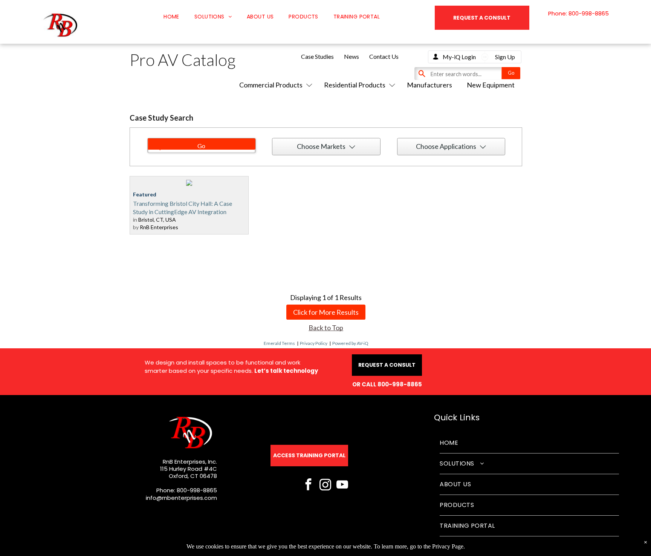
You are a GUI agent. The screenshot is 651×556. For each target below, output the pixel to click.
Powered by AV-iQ (350, 343)
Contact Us (384, 56)
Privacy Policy (313, 343)
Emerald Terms (279, 343)
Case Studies (317, 56)
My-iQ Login (459, 56)
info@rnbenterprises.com (181, 498)
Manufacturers (429, 85)
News (351, 56)
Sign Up (505, 56)
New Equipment (491, 85)
